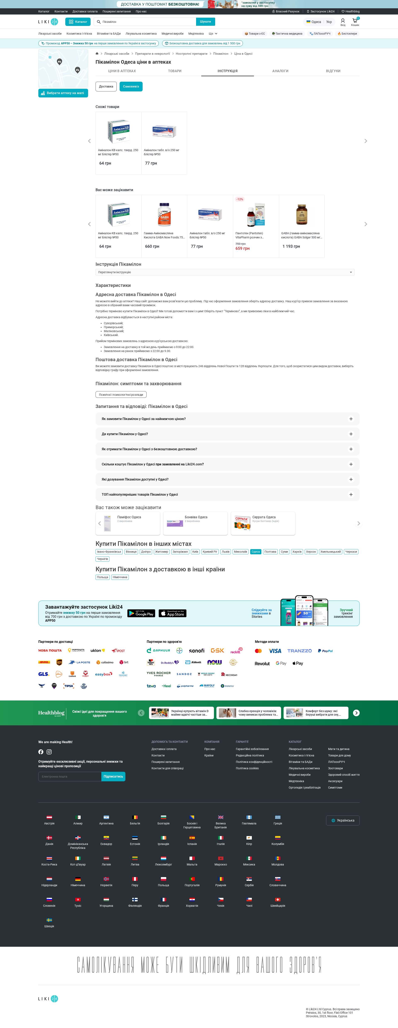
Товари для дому (339, 755)
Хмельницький (330, 551)
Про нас (141, 11)
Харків (297, 551)
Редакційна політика (250, 755)
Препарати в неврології (152, 54)
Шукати (205, 21)
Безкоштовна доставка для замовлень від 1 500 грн (205, 43)
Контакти (61, 11)
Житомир (161, 551)
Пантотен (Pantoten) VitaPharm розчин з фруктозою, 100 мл (249, 235)
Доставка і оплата (85, 11)
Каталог (44, 11)
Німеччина (120, 577)
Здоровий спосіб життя (344, 774)
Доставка (106, 86)
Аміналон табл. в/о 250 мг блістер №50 (161, 152)
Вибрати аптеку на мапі (65, 93)
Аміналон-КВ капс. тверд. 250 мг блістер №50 (118, 152)
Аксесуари (335, 781)
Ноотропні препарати (191, 54)
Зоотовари (335, 768)
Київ (195, 551)
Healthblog (353, 11)
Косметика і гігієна (79, 33)
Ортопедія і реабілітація (305, 787)
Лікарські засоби (50, 33)
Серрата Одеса (264, 517)
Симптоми (335, 787)
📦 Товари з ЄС (255, 33)
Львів (225, 551)
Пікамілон (220, 54)
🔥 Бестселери (347, 33)
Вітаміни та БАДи (109, 33)
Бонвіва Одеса (196, 517)
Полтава (270, 551)
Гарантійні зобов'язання (252, 749)
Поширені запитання (117, 11)
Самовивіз (131, 86)
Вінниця (131, 551)
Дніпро (146, 551)
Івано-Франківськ (109, 551)
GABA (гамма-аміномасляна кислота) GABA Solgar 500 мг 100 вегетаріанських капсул (300, 235)
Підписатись (113, 776)
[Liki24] (48, 999)
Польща (102, 577)
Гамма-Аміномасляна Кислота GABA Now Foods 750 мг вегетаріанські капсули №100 (164, 235)
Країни (209, 755)
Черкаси (351, 551)
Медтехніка (196, 33)
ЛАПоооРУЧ (336, 761)
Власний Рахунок (288, 11)
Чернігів (102, 559)
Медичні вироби (172, 33)
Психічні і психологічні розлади (121, 394)
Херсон (311, 551)
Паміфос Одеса (129, 517)
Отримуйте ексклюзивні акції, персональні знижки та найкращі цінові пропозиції (80, 764)
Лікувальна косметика (141, 33)
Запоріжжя (180, 551)
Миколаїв (240, 551)
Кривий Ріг (210, 551)
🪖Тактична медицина (287, 33)
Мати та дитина (338, 749)
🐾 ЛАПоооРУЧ (319, 33)
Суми (284, 551)
